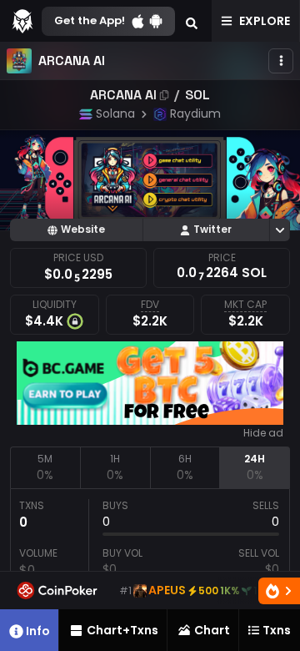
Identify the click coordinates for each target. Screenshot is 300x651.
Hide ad (263, 433)
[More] (280, 60)
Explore (264, 21)
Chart (212, 630)
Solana (115, 113)
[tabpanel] (150, 565)
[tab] (45, 467)
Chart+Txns (122, 630)
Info (38, 631)
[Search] (191, 21)
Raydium (195, 113)
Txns (276, 630)
